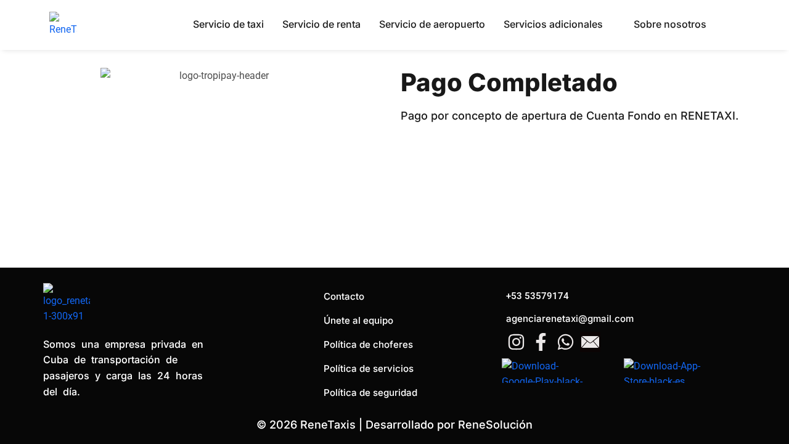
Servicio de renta (321, 24)
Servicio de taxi (228, 24)
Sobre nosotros (670, 24)
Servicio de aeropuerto (432, 24)
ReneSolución (495, 424)
